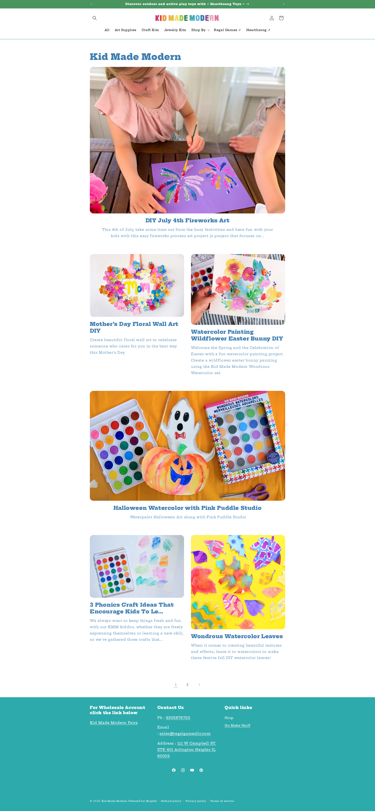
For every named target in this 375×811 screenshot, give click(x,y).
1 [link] (176, 684)
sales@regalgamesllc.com (185, 733)
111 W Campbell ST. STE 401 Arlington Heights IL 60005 (186, 749)
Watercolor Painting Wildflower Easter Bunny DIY (237, 335)
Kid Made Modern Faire (114, 722)
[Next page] (199, 684)
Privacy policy (196, 800)
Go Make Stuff (237, 725)
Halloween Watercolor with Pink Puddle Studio (187, 507)
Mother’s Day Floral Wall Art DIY (134, 327)
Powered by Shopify (142, 801)
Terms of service (222, 800)
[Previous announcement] (91, 4)
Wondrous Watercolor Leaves (237, 636)
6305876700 (178, 717)
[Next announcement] (283, 4)
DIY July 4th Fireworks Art (188, 220)
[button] (94, 18)
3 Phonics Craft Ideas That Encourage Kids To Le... (132, 608)
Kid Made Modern (115, 801)
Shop (229, 718)
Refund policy (171, 800)
